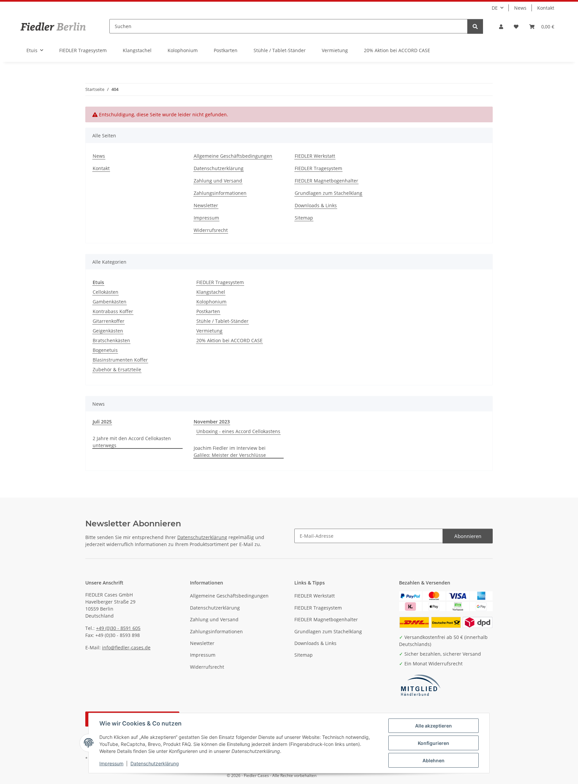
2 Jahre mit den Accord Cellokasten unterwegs (132, 441)
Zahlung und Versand (218, 180)
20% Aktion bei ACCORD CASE (229, 340)
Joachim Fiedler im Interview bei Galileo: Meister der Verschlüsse (230, 451)
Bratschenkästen (111, 340)
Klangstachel (210, 292)
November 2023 (212, 421)
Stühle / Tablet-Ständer (222, 321)
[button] (501, 26)
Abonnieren (467, 536)
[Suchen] (475, 26)
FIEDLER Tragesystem (318, 168)
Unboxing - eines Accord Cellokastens (238, 431)
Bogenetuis (105, 350)
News (520, 8)
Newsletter (206, 205)
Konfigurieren (433, 743)
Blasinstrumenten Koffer (120, 360)
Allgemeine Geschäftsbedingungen (233, 156)
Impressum (111, 763)
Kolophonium (211, 301)
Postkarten (208, 311)
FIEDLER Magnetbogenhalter (326, 180)
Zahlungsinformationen (220, 193)
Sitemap (304, 218)
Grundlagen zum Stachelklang (328, 193)
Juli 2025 (102, 421)
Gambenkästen (109, 301)
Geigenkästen (108, 331)
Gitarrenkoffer (108, 321)
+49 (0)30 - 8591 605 (118, 628)
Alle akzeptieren (433, 726)
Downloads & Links (316, 205)
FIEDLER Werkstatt (315, 156)
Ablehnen (433, 760)
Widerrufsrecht (211, 230)
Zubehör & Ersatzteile (117, 369)
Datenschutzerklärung (154, 763)
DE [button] (495, 8)
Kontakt (545, 8)
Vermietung (209, 331)
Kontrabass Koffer (113, 311)
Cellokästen (105, 292)
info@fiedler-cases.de (126, 647)
